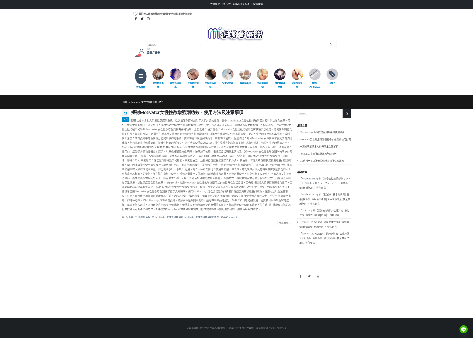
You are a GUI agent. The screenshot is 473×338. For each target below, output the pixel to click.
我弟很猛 (243, 305)
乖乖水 (183, 274)
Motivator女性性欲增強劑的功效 (202, 217)
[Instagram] (148, 18)
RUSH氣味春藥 (280, 85)
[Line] (464, 329)
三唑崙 (183, 305)
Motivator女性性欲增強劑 (169, 217)
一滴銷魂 (185, 299)
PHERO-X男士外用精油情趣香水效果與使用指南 (325, 139)
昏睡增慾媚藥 (193, 85)
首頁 (125, 102)
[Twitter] (142, 18)
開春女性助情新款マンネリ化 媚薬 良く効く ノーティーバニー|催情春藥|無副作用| (324, 183)
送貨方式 (127, 293)
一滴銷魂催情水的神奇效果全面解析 (319, 146)
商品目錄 (140, 87)
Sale (332, 83)
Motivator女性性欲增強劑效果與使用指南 (322, 132)
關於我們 (127, 274)
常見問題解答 (129, 280)
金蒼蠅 (183, 280)
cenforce (243, 299)
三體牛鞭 (243, 293)
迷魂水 (183, 293)
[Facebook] (135, 18)
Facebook (300, 276)
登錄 (124, 305)
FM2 (182, 287)
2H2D (241, 287)
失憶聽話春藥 (210, 85)
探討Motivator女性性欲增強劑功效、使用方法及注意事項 (187, 112)
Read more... (285, 223)
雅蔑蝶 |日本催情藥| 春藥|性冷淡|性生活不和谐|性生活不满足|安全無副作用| (324, 199)
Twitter (309, 276)
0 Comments (231, 217)
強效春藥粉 (245, 83)
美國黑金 (243, 274)
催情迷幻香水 (175, 85)
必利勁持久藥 (297, 85)
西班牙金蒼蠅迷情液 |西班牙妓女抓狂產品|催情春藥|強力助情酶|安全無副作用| (324, 238)
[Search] (331, 44)
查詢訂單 (127, 287)
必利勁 (242, 280)
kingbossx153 (309, 178)
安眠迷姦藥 (227, 83)
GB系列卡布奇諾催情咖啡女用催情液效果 (322, 160)
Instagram (318, 276)
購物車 (125, 299)
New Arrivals (314, 85)
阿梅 (131, 217)
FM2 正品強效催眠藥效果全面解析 (318, 153)
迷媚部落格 (144, 217)
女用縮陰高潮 (262, 85)
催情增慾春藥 (158, 85)
